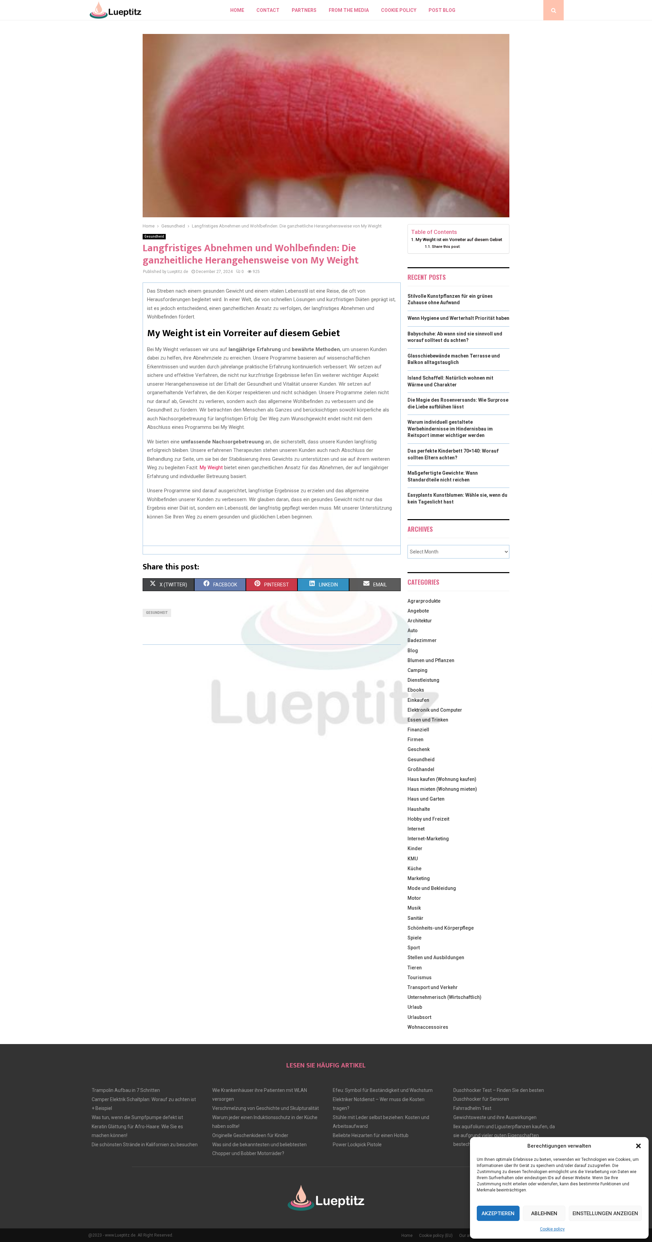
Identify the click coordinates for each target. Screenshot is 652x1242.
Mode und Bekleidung (432, 888)
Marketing (419, 878)
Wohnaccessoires (428, 1027)
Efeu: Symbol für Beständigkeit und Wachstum (383, 1090)
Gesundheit (157, 613)
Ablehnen (544, 1213)
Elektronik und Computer (435, 710)
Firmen (415, 739)
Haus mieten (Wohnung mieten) (442, 789)
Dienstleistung (423, 680)
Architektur (420, 620)
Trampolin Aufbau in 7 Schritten (126, 1090)
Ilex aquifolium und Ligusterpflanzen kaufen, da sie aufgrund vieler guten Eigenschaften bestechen (504, 1135)
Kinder (415, 848)
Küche (414, 868)
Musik (414, 908)
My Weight (211, 467)
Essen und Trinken (428, 720)
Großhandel (421, 769)
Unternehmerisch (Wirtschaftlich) (445, 997)
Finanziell (418, 729)
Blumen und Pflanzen (431, 660)
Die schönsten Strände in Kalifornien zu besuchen (145, 1144)
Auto (413, 630)
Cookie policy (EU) (436, 1235)
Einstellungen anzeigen (605, 1213)
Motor (414, 898)
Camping (418, 670)
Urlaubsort (419, 1017)
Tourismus (420, 977)
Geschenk (419, 749)
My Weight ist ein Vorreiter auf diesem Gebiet (459, 239)
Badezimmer (422, 640)
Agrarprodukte (424, 601)
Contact (267, 10)
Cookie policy (552, 1229)
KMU (413, 858)
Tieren (415, 967)
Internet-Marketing (428, 838)
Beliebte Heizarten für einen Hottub (371, 1135)
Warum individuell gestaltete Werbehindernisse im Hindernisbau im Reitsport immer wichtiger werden (450, 428)
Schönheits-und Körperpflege (441, 928)
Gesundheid (154, 236)
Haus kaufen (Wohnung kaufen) (442, 779)
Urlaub (415, 1007)
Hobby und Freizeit (428, 819)
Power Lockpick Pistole (357, 1144)
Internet (416, 829)
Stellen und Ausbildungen (436, 957)
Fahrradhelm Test (472, 1108)
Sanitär (415, 918)
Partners (304, 10)
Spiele (414, 937)
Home (237, 10)
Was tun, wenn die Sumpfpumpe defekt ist (137, 1117)
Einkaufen (418, 700)
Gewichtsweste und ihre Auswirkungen (495, 1117)
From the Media (349, 10)
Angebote (418, 611)
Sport (414, 947)
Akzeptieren (498, 1213)
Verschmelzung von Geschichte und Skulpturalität (265, 1108)
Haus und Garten (426, 799)
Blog (413, 650)
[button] (638, 1146)
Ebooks (416, 690)
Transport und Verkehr (433, 987)
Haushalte (419, 809)
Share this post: (446, 246)
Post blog (442, 10)
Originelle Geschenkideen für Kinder (250, 1135)
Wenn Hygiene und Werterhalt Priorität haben (458, 318)
